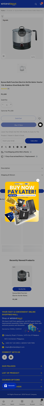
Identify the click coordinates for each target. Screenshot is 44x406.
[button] (40, 124)
